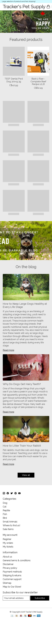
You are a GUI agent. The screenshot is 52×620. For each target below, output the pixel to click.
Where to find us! (11, 525)
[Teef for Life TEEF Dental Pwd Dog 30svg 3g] (14, 61)
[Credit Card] (25, 616)
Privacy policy (10, 568)
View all (26, 475)
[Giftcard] (21, 616)
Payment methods (12, 571)
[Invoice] (12, 616)
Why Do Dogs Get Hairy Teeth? (22, 384)
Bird (5, 518)
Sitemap (7, 583)
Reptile (6, 510)
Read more (8, 350)
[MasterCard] (30, 616)
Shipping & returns (12, 575)
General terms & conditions (17, 560)
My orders (8, 543)
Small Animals (10, 521)
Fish (5, 514)
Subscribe (40, 598)
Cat (4, 506)
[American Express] (38, 616)
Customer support (12, 579)
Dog (5, 503)
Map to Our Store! (12, 586)
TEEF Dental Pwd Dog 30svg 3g (14, 80)
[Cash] (16, 616)
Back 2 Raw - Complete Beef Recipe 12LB (38, 81)
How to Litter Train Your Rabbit (22, 445)
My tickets (8, 546)
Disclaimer (8, 564)
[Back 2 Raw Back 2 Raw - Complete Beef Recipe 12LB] (38, 61)
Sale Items (8, 529)
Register (7, 539)
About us (7, 556)
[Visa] (34, 616)
